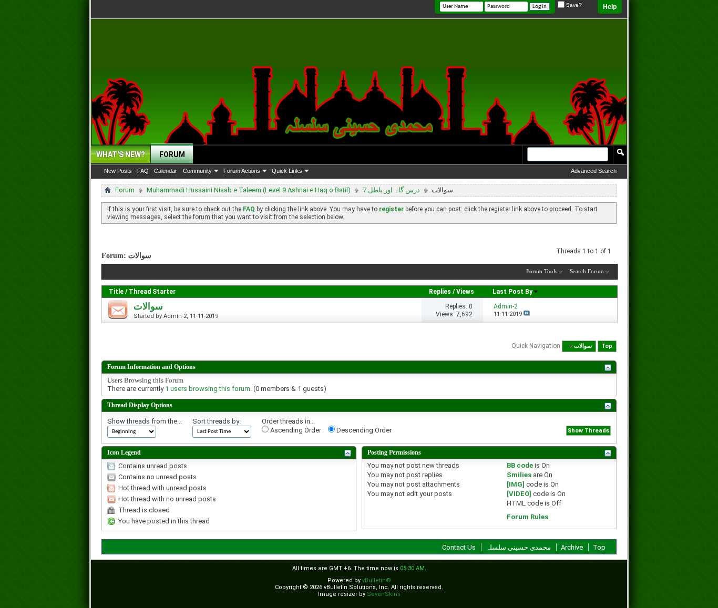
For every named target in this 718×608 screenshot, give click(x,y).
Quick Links (287, 171)
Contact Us (459, 547)
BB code (520, 465)
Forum (172, 154)
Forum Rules (527, 517)
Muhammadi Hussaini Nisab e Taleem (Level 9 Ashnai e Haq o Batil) (249, 190)
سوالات (148, 306)
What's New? (120, 154)
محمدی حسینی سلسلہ (518, 547)
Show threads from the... (144, 421)
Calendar (165, 171)
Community (197, 171)
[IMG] (516, 484)
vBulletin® (376, 580)
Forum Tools (541, 271)
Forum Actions (241, 171)
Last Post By (512, 291)
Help (610, 7)
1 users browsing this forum (207, 389)
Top (606, 346)
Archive (572, 547)
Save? (573, 5)
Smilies (519, 475)
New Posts (118, 171)
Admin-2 (175, 316)
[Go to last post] (527, 314)
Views (465, 291)
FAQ (143, 171)
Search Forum (587, 271)
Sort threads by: (216, 421)
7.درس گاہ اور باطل (391, 190)
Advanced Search (594, 171)
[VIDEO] (519, 494)
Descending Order (363, 430)
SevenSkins (384, 594)
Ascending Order (295, 430)
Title (116, 291)
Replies (440, 291)
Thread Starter (152, 291)
